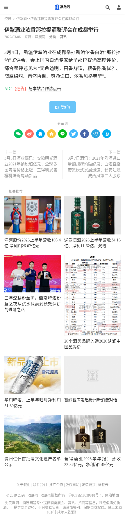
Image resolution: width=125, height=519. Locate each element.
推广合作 (56, 485)
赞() (65, 107)
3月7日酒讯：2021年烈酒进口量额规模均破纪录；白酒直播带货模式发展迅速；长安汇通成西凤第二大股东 (94, 167)
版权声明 (72, 485)
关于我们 (24, 485)
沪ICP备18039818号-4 (85, 495)
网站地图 (112, 495)
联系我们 (40, 485)
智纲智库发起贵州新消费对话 (90, 400)
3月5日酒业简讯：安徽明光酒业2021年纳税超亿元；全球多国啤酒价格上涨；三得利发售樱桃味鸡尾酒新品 (30, 167)
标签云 (103, 485)
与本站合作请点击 (44, 88)
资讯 (7, 19)
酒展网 (62, 7)
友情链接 (89, 485)
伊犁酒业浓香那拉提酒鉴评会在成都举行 (51, 30)
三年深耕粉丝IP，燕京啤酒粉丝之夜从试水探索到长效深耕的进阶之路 (32, 304)
